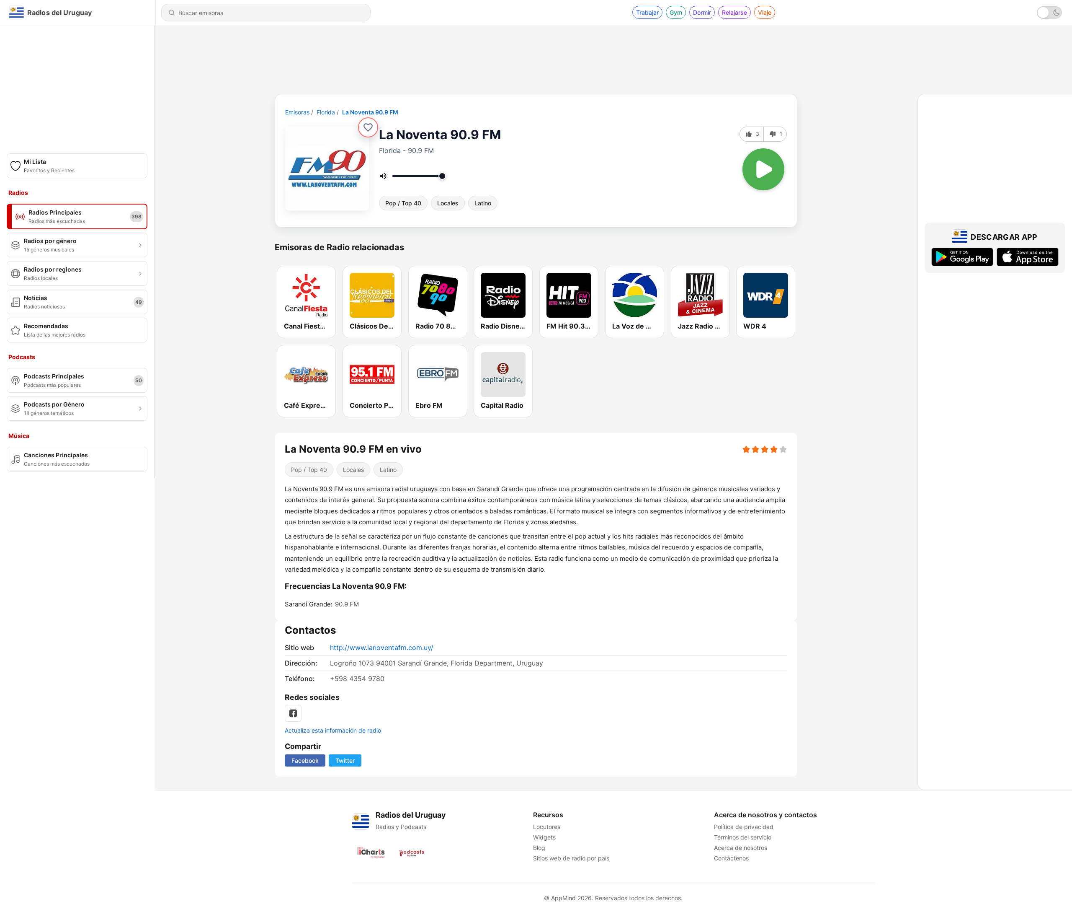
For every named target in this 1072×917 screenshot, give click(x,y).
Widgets (544, 837)
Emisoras (297, 112)
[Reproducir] (763, 169)
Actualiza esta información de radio (333, 730)
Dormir (702, 12)
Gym (676, 12)
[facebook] (293, 713)
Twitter (345, 760)
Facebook (305, 760)
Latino (482, 203)
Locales (448, 203)
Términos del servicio (742, 837)
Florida (326, 112)
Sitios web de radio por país (571, 858)
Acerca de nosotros (740, 847)
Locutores (546, 826)
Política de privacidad (743, 826)
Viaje (764, 12)
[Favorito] (368, 127)
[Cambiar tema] (1049, 12)
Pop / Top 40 (403, 203)
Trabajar (647, 12)
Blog (539, 847)
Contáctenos (731, 858)
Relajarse (734, 12)
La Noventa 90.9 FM (370, 112)
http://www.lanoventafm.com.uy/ (381, 647)
